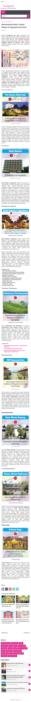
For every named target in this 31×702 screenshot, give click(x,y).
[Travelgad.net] (8, 6)
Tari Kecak (9, 669)
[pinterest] (10, 589)
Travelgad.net (17, 699)
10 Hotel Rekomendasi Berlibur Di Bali (13, 348)
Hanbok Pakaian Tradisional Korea (15, 663)
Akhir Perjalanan (5, 643)
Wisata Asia (4, 655)
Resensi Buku (9, 650)
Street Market (17, 650)
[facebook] (3, 589)
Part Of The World (22, 648)
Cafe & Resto (4, 645)
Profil (3, 650)
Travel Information (18, 653)
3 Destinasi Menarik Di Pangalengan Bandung (17, 682)
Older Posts (26, 632)
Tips (11, 653)
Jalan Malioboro (19, 76)
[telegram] (17, 589)
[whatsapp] (13, 589)
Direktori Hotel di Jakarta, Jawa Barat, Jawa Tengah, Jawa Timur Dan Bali (14, 351)
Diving (10, 645)
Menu (3, 12)
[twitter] (6, 589)
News (15, 648)
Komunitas (4, 648)
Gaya (15, 645)
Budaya (20, 643)
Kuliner (10, 648)
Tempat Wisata (5, 653)
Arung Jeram (14, 643)
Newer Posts (4, 632)
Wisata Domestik (12, 655)
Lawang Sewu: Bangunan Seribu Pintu (16, 688)
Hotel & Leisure (21, 645)
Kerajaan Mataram (24, 39)
